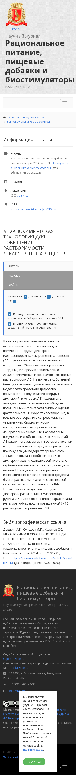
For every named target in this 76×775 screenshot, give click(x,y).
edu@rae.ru (20, 668)
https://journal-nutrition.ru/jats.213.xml (34, 209)
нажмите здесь (33, 749)
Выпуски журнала (34, 117)
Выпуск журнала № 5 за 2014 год (28, 121)
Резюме (14, 275)
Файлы (14, 285)
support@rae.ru (13, 659)
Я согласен (34, 762)
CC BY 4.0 (22, 195)
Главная (13, 117)
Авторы (14, 266)
